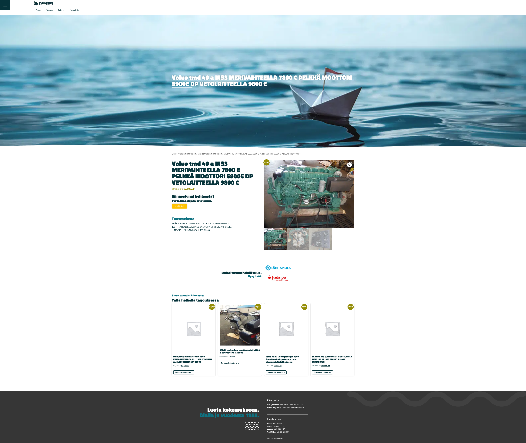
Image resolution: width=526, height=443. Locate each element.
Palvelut (61, 10)
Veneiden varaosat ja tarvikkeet (210, 154)
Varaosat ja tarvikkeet (187, 154)
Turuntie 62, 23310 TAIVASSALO (285, 405)
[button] (349, 164)
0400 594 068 (283, 432)
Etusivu (38, 10)
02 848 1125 (280, 429)
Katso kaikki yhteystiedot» (276, 438)
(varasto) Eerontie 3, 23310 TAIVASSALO (285, 407)
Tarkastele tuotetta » (183, 372)
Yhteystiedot (74, 10)
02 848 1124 (279, 426)
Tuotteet (50, 10)
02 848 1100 (279, 423)
